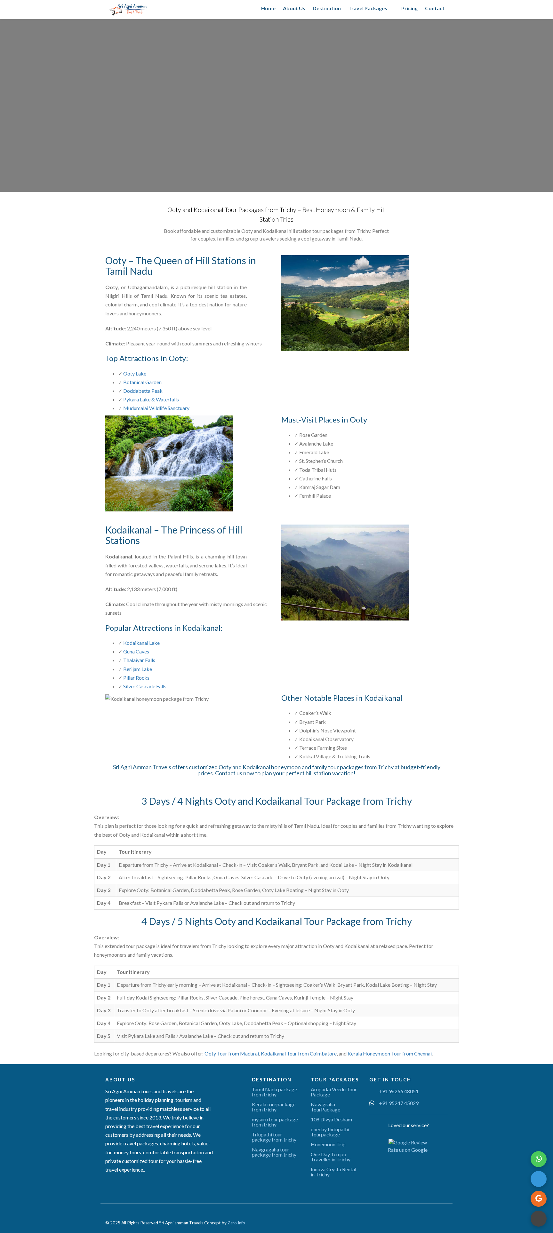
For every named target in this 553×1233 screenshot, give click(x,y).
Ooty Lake (134, 373)
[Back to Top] (539, 1219)
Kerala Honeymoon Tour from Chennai (390, 1053)
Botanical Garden (142, 382)
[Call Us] (539, 1179)
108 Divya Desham (331, 1119)
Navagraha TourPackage (325, 1106)
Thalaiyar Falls (139, 660)
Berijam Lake (137, 669)
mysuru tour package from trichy (275, 1121)
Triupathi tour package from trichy (274, 1136)
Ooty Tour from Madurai (231, 1053)
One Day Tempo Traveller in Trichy (330, 1156)
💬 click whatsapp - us (393, 153)
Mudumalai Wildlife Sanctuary (156, 408)
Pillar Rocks (136, 678)
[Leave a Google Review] (539, 1199)
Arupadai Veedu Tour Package (334, 1091)
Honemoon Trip (328, 1144)
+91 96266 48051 (399, 1091)
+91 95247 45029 (399, 1103)
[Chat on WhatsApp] (539, 1159)
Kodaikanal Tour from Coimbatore (299, 1053)
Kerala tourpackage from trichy (273, 1106)
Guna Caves (136, 651)
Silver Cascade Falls (144, 686)
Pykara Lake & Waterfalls (151, 399)
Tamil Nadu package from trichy (274, 1091)
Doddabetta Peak (143, 391)
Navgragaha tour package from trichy (274, 1152)
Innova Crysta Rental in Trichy (333, 1171)
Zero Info (236, 1222)
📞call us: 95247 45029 (393, 138)
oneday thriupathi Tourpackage (330, 1131)
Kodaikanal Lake (141, 643)
